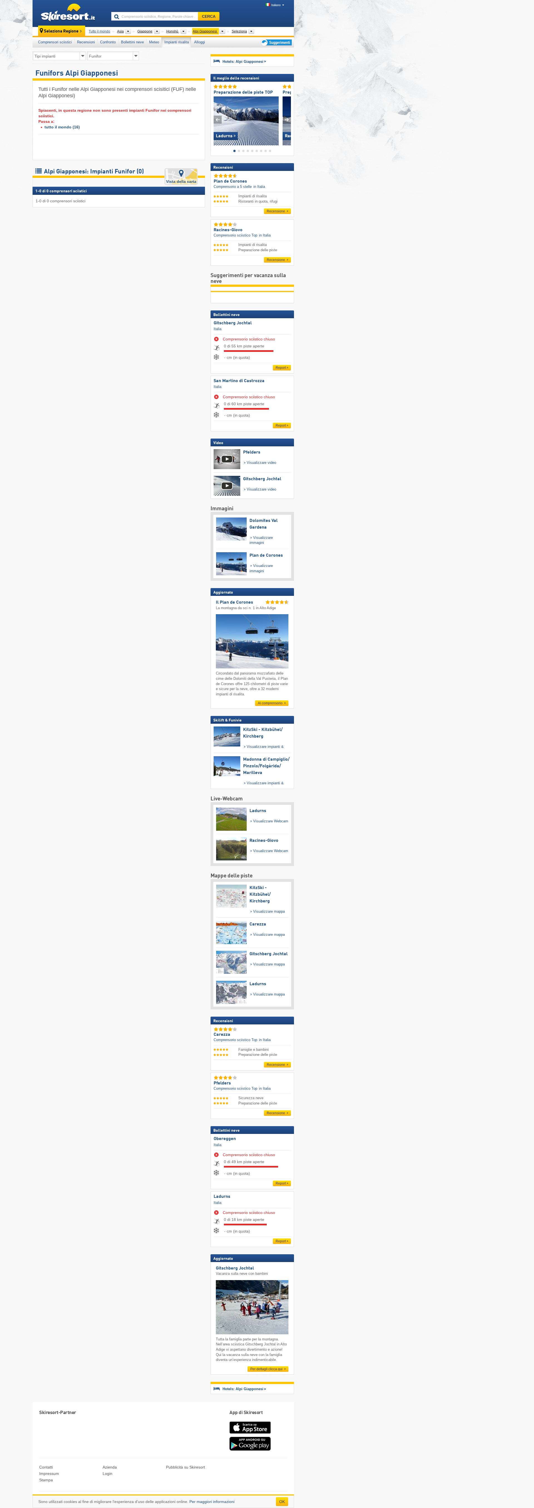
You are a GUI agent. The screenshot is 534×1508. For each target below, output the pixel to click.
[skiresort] (69, 13)
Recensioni (86, 42)
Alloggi (199, 42)
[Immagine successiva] (287, 120)
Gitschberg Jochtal (233, 323)
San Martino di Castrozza (239, 381)
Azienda (110, 1467)
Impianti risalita (176, 42)
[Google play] (250, 1449)
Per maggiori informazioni (211, 1501)
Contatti (46, 1467)
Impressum (49, 1473)
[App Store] (250, 1434)
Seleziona (239, 31)
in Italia (259, 187)
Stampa (46, 1480)
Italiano (276, 5)
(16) (62, 127)
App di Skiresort (246, 1412)
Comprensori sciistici (55, 42)
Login (107, 1473)
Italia (217, 329)
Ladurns (222, 1197)
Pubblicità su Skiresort (185, 1467)
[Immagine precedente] (218, 120)
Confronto (108, 42)
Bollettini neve (132, 42)
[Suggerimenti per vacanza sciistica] (276, 42)
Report (281, 368)
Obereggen (225, 1139)
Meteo (154, 42)
